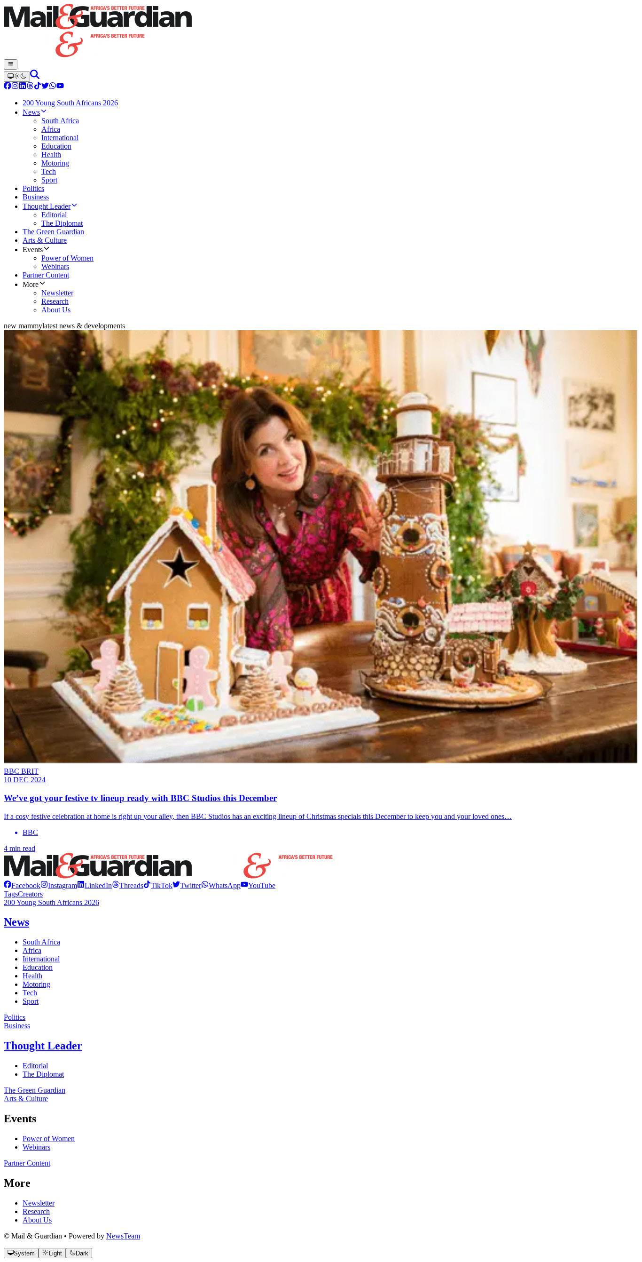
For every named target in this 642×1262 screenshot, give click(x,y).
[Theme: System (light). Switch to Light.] (17, 76)
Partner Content (27, 1163)
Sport (31, 1001)
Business (17, 1026)
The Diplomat (43, 1074)
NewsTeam (123, 1236)
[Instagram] (15, 87)
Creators (30, 894)
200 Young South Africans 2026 (51, 902)
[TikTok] (37, 87)
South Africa (41, 942)
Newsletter (39, 1203)
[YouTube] (60, 87)
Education (38, 967)
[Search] (34, 76)
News (16, 922)
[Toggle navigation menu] (10, 64)
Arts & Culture (26, 1099)
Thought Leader (43, 1046)
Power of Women (49, 1139)
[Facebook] (7, 87)
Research (36, 1211)
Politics (14, 1017)
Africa (32, 950)
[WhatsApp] (52, 87)
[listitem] (22, 885)
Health (32, 976)
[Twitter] (45, 87)
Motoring (36, 984)
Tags (11, 894)
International (41, 959)
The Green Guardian (34, 1090)
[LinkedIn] (22, 87)
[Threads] (30, 87)
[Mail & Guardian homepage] (321, 31)
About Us (37, 1220)
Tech (30, 993)
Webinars (36, 1147)
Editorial (35, 1066)
